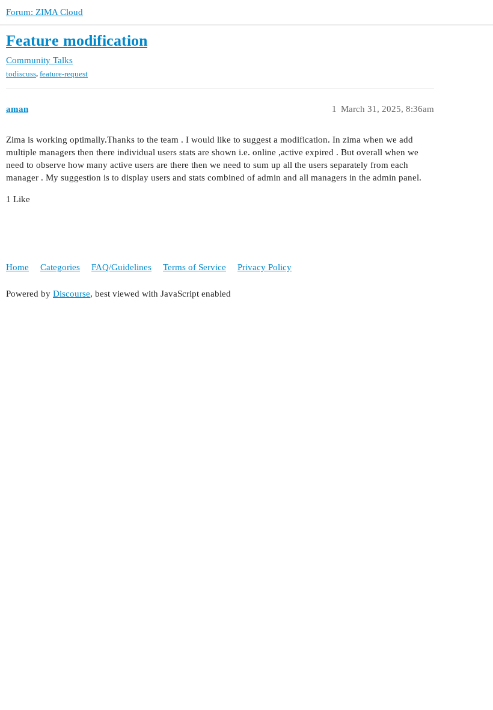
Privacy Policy (264, 267)
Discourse (71, 293)
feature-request (64, 73)
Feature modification (76, 40)
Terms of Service (194, 267)
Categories (60, 267)
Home (17, 267)
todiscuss (21, 73)
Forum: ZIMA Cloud (44, 12)
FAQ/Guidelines (121, 267)
